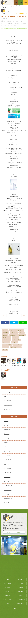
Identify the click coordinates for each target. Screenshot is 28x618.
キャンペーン (4, 25)
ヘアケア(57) (6, 481)
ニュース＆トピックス (7, 599)
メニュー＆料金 (7, 583)
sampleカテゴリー (15, 347)
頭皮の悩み (12, 6)
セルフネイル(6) (7, 459)
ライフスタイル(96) (8, 485)
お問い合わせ (20, 591)
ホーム (3, 6)
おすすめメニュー (20, 603)
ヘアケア (16, 23)
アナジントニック (8, 392)
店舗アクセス (7, 591)
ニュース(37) (6, 494)
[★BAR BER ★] (3, 373)
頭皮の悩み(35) (7, 429)
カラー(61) (6, 425)
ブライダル (14, 332)
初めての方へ (20, 579)
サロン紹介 (7, 587)
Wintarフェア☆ (7, 396)
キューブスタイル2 (8, 400)
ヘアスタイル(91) (7, 472)
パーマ (5, 330)
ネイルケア (21, 335)
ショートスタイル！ (8, 409)
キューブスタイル (8, 405)
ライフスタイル (22, 23)
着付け (21, 332)
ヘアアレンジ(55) (7, 468)
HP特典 (7, 603)
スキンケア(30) (7, 451)
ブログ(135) (6, 503)
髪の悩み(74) (6, 434)
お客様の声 (7, 595)
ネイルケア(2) (7, 455)
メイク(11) (6, 447)
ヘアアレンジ (6, 340)
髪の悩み (9, 21)
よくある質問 (20, 587)
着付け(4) (6, 442)
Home (7, 579)
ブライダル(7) (7, 438)
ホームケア (10, 23)
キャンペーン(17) (7, 490)
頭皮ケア (19, 21)
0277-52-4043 (9, 524)
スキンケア (14, 21)
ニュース (10, 25)
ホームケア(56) (7, 477)
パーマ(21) (6, 421)
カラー (11, 330)
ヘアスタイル (4, 23)
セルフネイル (6, 337)
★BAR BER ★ (3, 378)
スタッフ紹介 (20, 583)
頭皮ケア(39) (6, 464)
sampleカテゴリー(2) (8, 498)
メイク (5, 335)
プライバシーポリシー (20, 599)
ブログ (7, 6)
